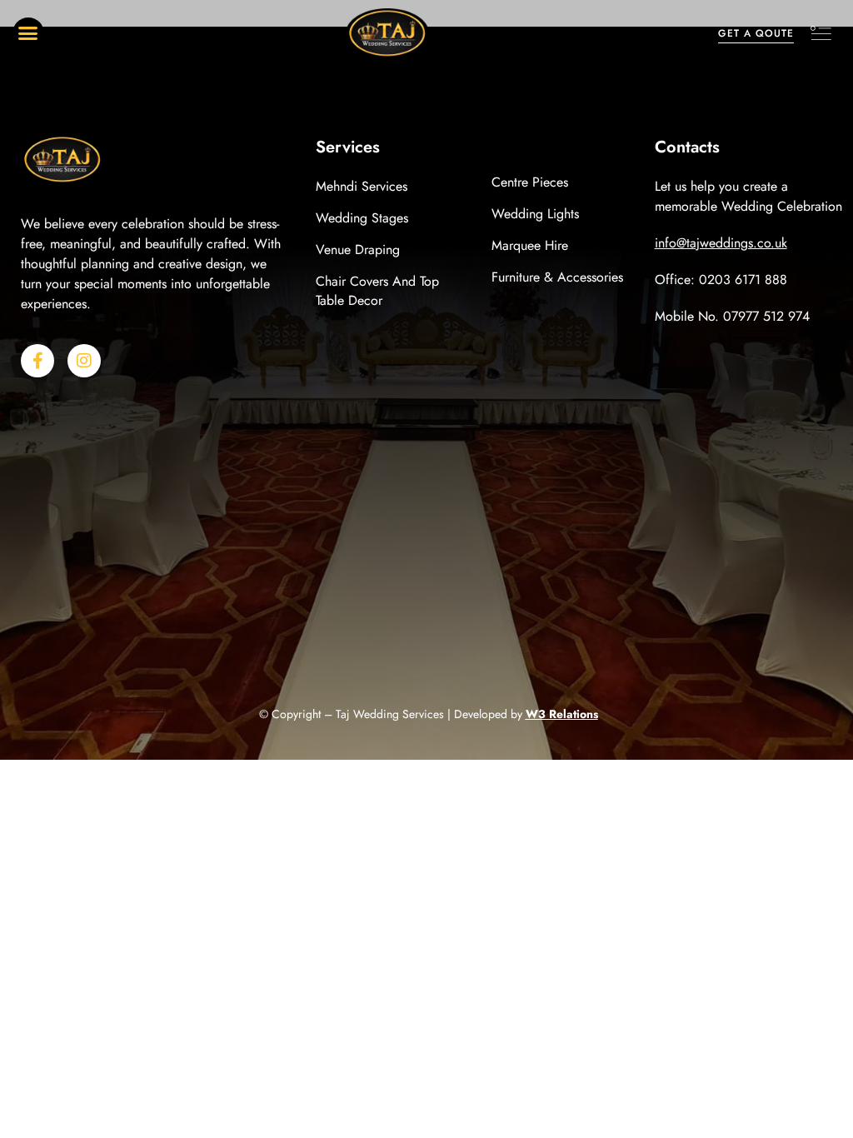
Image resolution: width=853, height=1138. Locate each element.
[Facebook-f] (37, 360)
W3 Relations (562, 714)
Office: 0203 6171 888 (721, 279)
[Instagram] (84, 360)
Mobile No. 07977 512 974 (732, 316)
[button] (28, 33)
